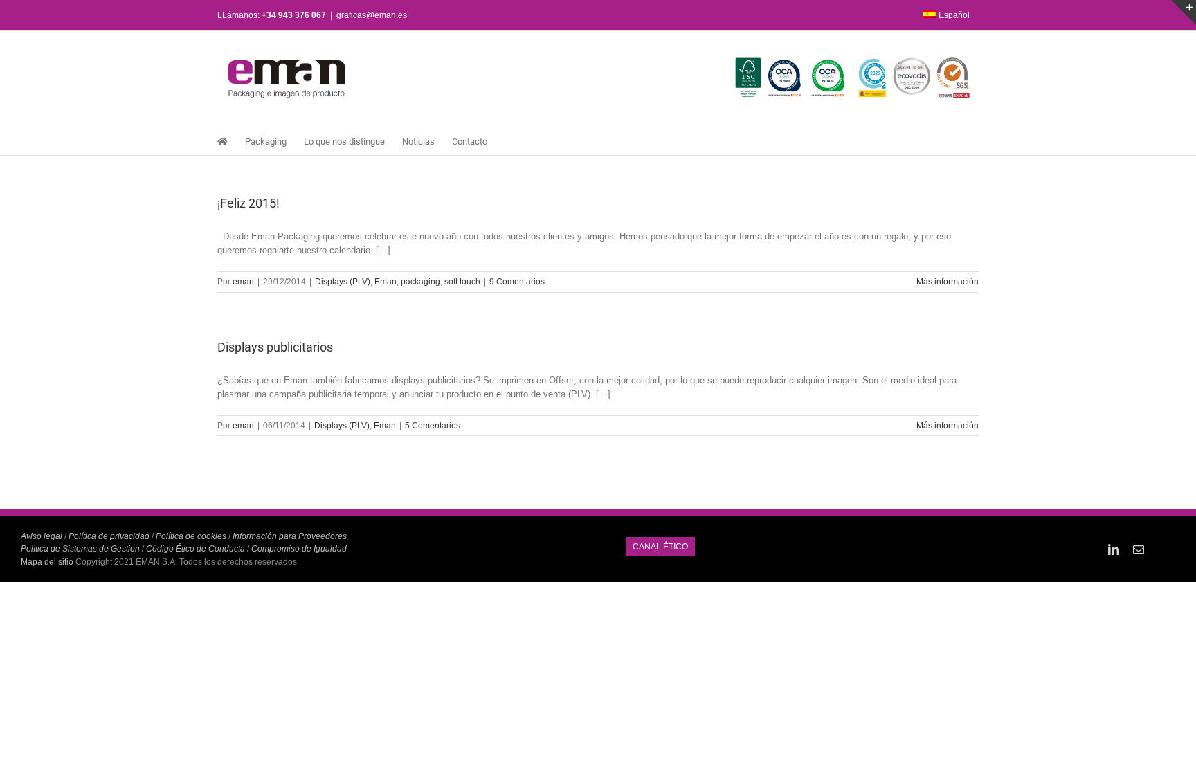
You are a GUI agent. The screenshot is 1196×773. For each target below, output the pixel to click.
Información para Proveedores (290, 536)
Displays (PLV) (342, 282)
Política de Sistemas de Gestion (80, 549)
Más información (947, 282)
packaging (420, 282)
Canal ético (660, 547)
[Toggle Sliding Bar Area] (1183, 12)
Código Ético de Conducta (195, 549)
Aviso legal (41, 536)
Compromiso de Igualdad (299, 549)
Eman (385, 282)
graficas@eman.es (371, 15)
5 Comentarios (432, 425)
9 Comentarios (517, 282)
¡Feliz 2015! (248, 203)
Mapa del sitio (48, 562)
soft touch (462, 282)
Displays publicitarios (275, 347)
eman (243, 282)
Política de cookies (191, 536)
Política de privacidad (109, 536)
